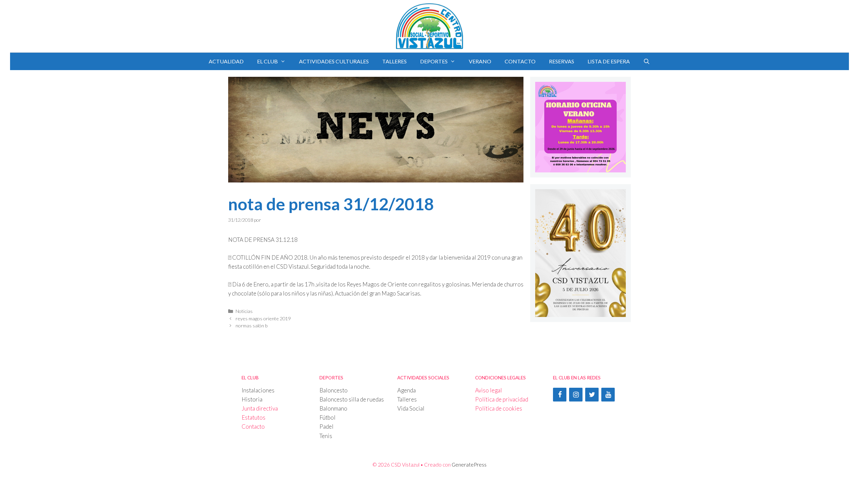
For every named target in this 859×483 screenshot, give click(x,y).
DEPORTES (434, 61)
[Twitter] (592, 394)
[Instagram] (576, 394)
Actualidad (226, 61)
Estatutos (253, 417)
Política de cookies (498, 408)
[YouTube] (608, 394)
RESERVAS (561, 61)
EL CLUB (267, 61)
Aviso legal (488, 390)
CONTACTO (520, 61)
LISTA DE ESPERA (609, 61)
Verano (480, 61)
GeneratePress (469, 465)
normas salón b (252, 325)
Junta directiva (260, 408)
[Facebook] (559, 394)
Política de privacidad (501, 399)
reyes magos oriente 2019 (263, 318)
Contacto (253, 426)
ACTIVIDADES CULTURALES (334, 61)
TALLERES (394, 61)
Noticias (244, 311)
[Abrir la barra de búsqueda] (647, 61)
